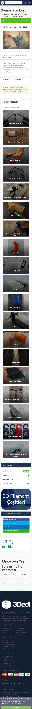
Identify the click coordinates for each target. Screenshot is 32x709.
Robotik (20, 630)
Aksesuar (24, 14)
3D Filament (8, 661)
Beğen (16, 475)
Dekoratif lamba (9, 645)
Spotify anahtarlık (10, 642)
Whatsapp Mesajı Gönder (11, 530)
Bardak (6, 649)
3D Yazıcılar (8, 665)
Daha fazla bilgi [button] (16, 703)
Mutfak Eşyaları (23, 632)
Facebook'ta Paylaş (10, 519)
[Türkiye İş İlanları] (7, 544)
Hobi (5, 632)
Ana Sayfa (5, 14)
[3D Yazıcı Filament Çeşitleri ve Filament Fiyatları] (16, 499)
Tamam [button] (16, 707)
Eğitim (6, 630)
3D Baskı (7, 659)
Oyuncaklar (21, 628)
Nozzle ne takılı (9, 647)
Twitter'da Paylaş (10, 523)
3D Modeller (15, 14)
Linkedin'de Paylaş (9, 527)
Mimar (6, 640)
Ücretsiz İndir (23, 20)
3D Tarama (7, 663)
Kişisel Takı (7, 16)
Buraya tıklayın (20, 92)
